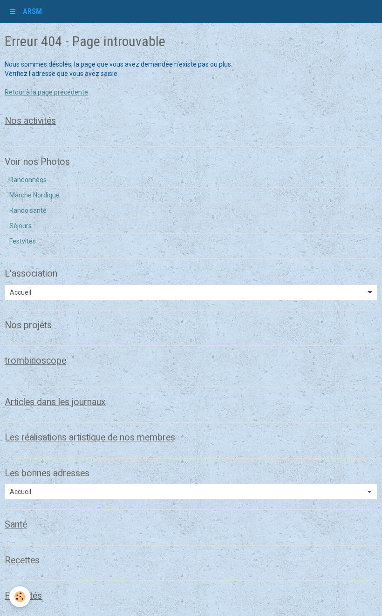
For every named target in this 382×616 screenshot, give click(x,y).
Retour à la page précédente (46, 92)
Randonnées (28, 179)
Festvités (22, 241)
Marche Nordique (34, 195)
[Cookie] (19, 596)
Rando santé (28, 210)
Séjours (20, 226)
